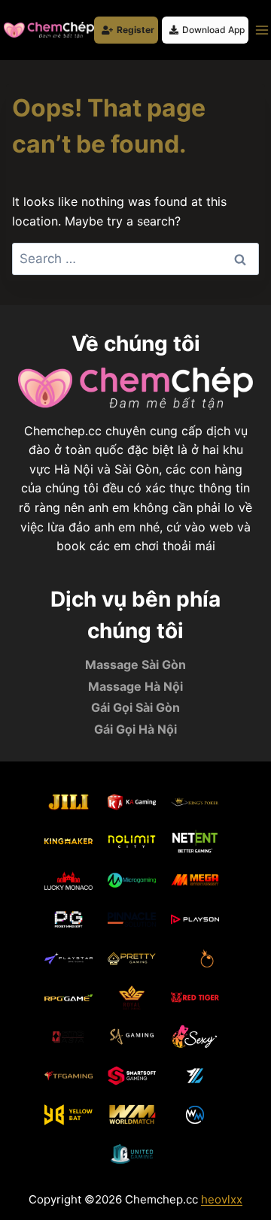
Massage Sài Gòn (135, 664)
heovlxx (221, 1199)
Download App (213, 29)
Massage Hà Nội (135, 686)
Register (135, 29)
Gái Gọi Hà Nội (135, 729)
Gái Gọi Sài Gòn (135, 707)
